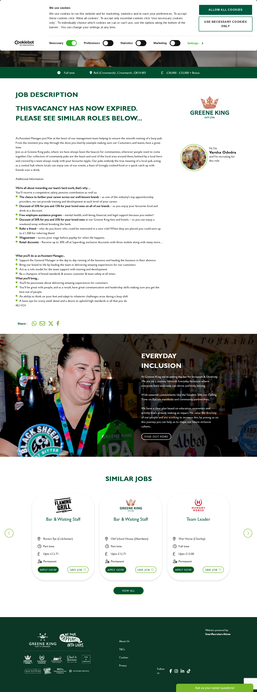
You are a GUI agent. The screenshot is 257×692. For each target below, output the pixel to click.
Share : (22, 323)
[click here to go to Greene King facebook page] (171, 670)
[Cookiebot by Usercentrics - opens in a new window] (24, 43)
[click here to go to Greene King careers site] (57, 653)
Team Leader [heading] (198, 519)
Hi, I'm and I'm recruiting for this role (222, 154)
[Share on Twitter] (51, 323)
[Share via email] (42, 323)
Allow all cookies (225, 9)
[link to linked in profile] (212, 166)
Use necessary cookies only (225, 24)
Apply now (48, 570)
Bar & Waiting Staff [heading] (63, 519)
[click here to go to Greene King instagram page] (176, 670)
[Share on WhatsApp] (34, 323)
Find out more (156, 436)
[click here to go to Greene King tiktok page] (188, 670)
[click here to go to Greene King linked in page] (182, 670)
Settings (192, 43)
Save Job (76, 570)
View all (128, 591)
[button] (247, 533)
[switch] (108, 43)
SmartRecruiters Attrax (217, 634)
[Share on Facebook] (57, 323)
